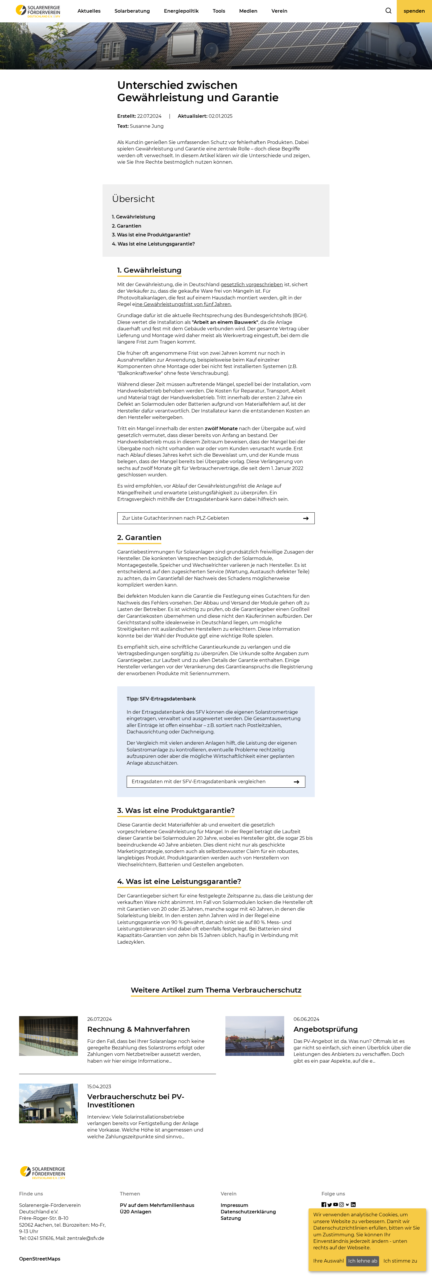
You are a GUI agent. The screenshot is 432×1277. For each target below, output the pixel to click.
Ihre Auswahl (328, 1261)
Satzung (231, 1218)
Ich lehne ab (362, 1261)
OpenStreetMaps (39, 1259)
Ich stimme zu (400, 1261)
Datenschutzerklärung (248, 1212)
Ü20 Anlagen (135, 1212)
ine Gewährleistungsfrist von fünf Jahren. (183, 304)
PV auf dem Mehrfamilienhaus (157, 1205)
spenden (414, 11)
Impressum (234, 1205)
